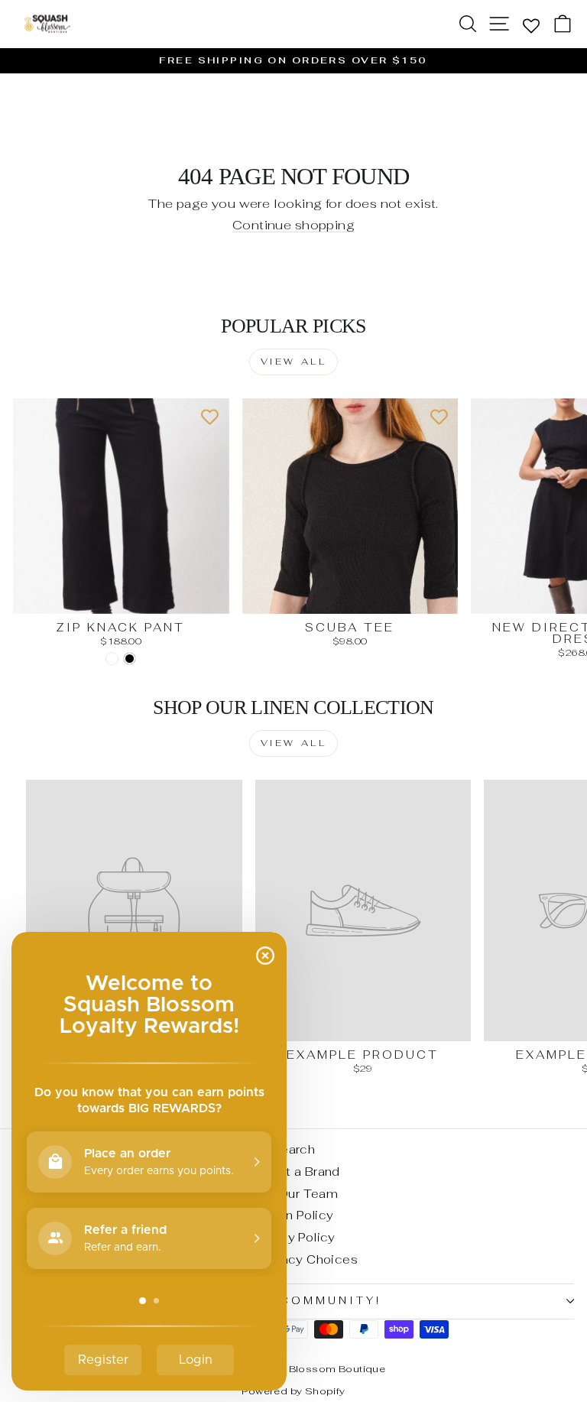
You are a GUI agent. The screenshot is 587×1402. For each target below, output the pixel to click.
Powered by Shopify (293, 1390)
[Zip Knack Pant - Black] (129, 658)
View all (294, 361)
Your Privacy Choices (293, 1259)
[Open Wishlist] (531, 25)
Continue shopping (293, 225)
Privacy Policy (293, 1237)
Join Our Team (293, 1193)
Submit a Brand (293, 1171)
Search (293, 1149)
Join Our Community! (289, 1300)
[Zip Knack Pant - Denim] (112, 658)
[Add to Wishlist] (210, 417)
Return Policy (293, 1215)
